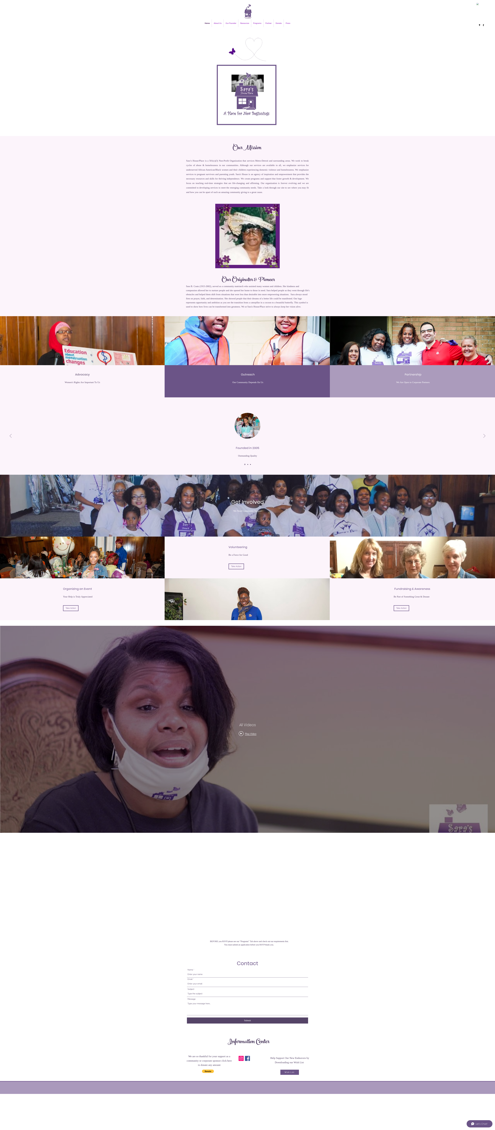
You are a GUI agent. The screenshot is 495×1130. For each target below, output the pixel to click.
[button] (208, 1071)
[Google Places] (479, 25)
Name (190, 970)
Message (192, 999)
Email (190, 979)
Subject (191, 989)
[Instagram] (241, 1058)
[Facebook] (483, 25)
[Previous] (11, 436)
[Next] (484, 436)
